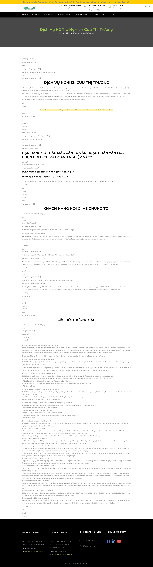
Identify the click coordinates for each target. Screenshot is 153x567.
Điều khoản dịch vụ (89, 546)
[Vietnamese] (150, 6)
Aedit (86, 563)
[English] (146, 6)
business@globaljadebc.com (122, 8)
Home (61, 33)
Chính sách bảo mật (89, 540)
